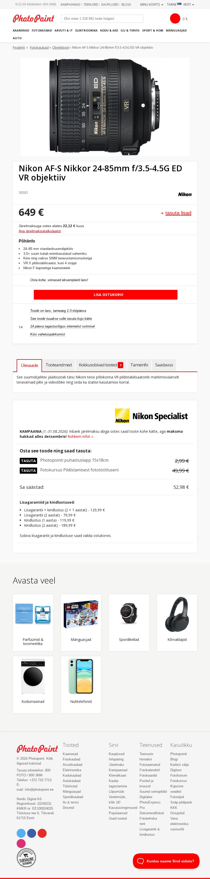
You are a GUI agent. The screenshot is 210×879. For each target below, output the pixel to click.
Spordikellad (129, 640)
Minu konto (150, 4)
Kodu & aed (109, 30)
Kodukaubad (72, 775)
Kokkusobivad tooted (100, 365)
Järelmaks (116, 765)
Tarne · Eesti (179, 4)
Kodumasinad (33, 702)
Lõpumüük (116, 791)
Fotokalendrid (150, 770)
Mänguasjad (176, 30)
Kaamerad (21, 30)
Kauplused (110, 4)
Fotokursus (178, 781)
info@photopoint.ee (39, 789)
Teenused (90, 4)
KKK (173, 808)
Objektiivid (60, 47)
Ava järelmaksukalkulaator (40, 231)
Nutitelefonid (81, 702)
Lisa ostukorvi (108, 294)
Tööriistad (70, 786)
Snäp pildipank (181, 802)
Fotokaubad (42, 30)
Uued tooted (118, 818)
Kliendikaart (117, 775)
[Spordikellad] (129, 614)
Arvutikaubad (72, 765)
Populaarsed (118, 813)
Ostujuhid (177, 813)
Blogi (126, 4)
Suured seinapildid (153, 791)
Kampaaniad (70, 4)
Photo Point (40, 749)
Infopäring (116, 759)
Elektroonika (86, 30)
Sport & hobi (152, 30)
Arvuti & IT (64, 30)
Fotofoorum (178, 775)
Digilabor (146, 797)
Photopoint (36, 18)
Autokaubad (71, 781)
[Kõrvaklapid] (177, 614)
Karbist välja (179, 765)
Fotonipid (177, 797)
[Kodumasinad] (33, 676)
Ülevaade (29, 365)
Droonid (68, 808)
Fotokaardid (148, 775)
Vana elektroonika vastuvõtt (179, 824)
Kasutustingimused (123, 808)
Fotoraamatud (150, 765)
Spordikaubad (73, 797)
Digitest (176, 770)
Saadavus (164, 365)
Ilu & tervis (130, 30)
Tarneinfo (139, 365)
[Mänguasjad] (81, 614)
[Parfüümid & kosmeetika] (33, 614)
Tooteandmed (59, 365)
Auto (17, 38)
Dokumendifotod (152, 813)
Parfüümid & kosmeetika (33, 642)
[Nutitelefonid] (81, 676)
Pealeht (19, 47)
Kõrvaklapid (177, 640)
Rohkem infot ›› (80, 436)
